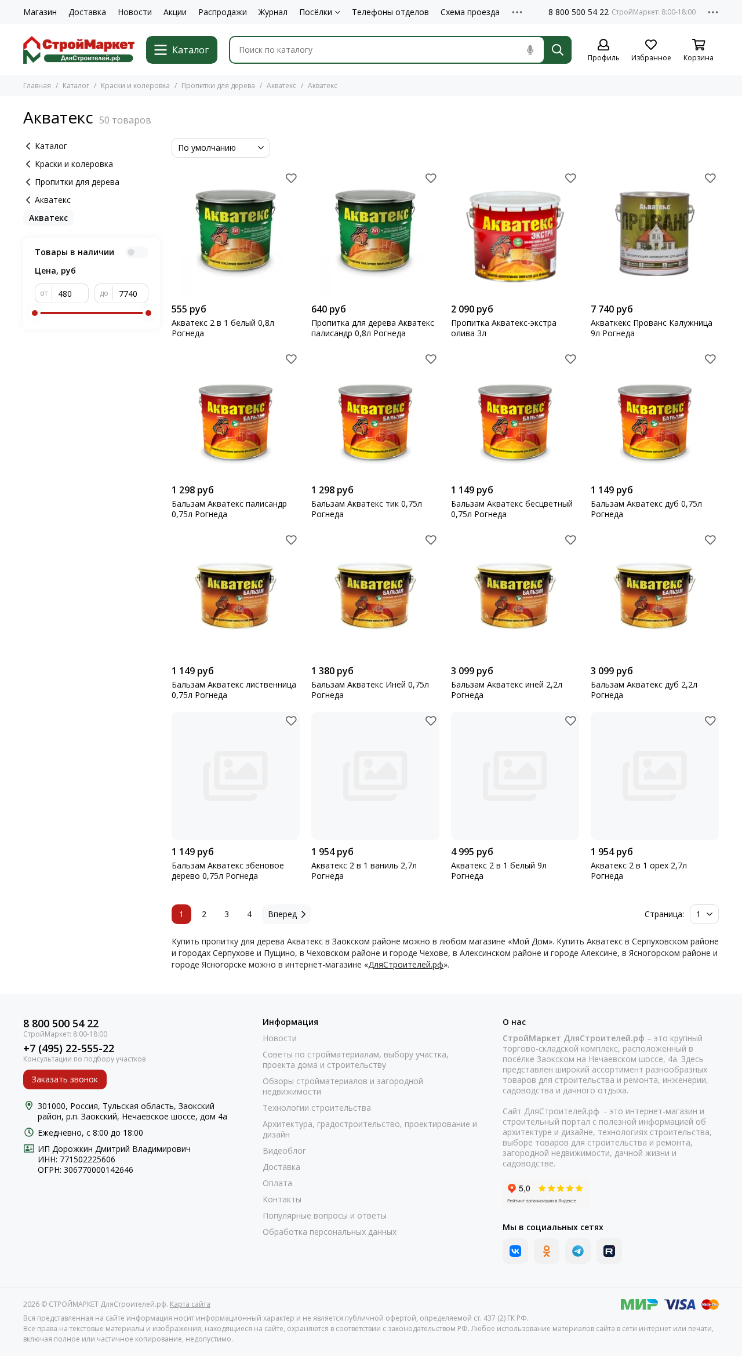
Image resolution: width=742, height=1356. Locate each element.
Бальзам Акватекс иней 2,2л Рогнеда (506, 689)
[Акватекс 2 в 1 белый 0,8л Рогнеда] (236, 233)
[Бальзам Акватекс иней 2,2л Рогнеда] (515, 595)
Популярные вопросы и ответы (325, 1215)
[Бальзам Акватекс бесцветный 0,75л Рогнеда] (515, 414)
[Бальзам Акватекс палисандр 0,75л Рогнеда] (236, 414)
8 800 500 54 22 (578, 12)
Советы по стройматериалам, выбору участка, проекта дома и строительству (356, 1059)
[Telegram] (578, 1251)
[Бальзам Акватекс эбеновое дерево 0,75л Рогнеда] (236, 776)
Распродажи (222, 12)
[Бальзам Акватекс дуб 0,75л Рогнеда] (655, 414)
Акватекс (281, 85)
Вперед (282, 913)
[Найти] (558, 50)
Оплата (277, 1183)
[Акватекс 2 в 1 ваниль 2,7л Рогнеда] (375, 776)
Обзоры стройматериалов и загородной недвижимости (343, 1086)
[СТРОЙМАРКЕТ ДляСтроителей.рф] (78, 50)
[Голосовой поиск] (530, 50)
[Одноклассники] (546, 1251)
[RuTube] (609, 1251)
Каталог (76, 85)
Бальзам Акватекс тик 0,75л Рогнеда (366, 509)
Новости (135, 12)
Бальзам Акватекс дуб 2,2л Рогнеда (644, 689)
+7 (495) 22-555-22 (68, 1048)
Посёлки (315, 12)
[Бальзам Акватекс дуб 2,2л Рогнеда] (655, 595)
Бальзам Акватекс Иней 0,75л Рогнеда (370, 689)
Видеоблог (284, 1151)
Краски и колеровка (135, 85)
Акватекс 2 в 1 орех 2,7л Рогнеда (639, 870)
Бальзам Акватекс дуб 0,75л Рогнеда (646, 509)
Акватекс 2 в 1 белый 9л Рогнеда (499, 870)
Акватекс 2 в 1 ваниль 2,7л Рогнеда (364, 870)
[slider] (35, 313)
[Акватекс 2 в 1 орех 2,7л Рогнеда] (655, 776)
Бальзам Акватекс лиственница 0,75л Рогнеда (234, 689)
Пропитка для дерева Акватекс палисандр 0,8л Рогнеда (372, 328)
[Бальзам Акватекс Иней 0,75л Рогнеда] (375, 595)
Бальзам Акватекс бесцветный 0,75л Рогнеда (512, 509)
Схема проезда (470, 12)
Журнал (273, 12)
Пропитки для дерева (218, 85)
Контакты (282, 1199)
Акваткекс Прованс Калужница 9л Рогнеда (651, 328)
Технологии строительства (317, 1108)
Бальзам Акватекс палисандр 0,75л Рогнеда (229, 509)
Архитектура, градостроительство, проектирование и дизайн (370, 1129)
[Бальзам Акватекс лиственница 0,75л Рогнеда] (236, 595)
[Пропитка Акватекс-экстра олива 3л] (515, 233)
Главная (37, 85)
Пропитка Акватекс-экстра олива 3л (503, 328)
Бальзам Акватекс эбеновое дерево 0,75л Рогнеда (228, 870)
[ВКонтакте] (515, 1251)
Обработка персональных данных (330, 1232)
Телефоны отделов (390, 12)
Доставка (87, 12)
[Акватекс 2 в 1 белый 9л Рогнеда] (515, 776)
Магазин (40, 12)
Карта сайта (190, 1304)
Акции (175, 12)
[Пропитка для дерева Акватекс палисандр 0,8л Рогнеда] (375, 233)
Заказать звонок (65, 1079)
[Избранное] (291, 178)
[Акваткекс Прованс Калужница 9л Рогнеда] (655, 233)
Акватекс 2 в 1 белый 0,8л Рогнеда (223, 328)
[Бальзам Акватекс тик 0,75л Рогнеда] (375, 414)
